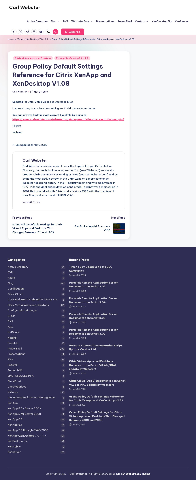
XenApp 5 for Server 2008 (24, 414)
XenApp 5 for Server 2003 (24, 408)
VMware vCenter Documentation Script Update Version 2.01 (95, 347)
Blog (10, 283)
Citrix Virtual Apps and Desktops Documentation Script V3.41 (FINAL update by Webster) (93, 365)
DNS (10, 321)
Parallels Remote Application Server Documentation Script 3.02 (93, 331)
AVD (10, 272)
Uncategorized (17, 386)
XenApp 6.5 (15, 424)
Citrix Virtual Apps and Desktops (33, 58)
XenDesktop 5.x (17, 441)
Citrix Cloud (15, 294)
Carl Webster (24, 7)
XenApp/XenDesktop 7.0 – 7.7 (27, 435)
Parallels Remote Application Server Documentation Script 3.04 (93, 300)
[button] (72, 32)
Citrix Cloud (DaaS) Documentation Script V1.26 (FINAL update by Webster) (97, 382)
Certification (16, 288)
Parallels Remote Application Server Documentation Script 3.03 (93, 316)
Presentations (16, 354)
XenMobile (14, 446)
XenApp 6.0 (15, 419)
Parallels (13, 343)
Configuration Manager (22, 310)
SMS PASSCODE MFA (21, 375)
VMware (13, 392)
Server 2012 (15, 370)
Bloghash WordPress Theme (131, 474)
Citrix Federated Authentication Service (33, 299)
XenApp (13, 403)
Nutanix (12, 337)
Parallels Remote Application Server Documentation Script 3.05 (93, 284)
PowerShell (15, 348)
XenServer (14, 452)
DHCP (11, 316)
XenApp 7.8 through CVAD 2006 (28, 430)
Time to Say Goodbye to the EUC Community (90, 269)
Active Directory (18, 267)
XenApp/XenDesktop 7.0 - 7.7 (72, 58)
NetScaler (14, 332)
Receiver (13, 365)
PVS (10, 359)
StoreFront (14, 381)
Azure (11, 277)
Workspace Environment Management (32, 397)
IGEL (10, 326)
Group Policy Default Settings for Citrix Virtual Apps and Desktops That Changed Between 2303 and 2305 (97, 416)
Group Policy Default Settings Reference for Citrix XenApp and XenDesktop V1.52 (96, 398)
